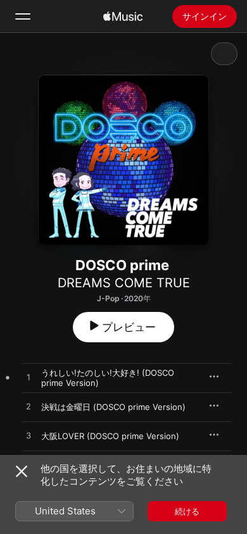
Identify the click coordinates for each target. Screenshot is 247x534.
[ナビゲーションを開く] (23, 16)
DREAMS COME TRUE (124, 282)
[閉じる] (21, 471)
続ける (187, 511)
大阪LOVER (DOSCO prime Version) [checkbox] (110, 436)
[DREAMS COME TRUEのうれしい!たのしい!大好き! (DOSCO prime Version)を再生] (28, 377)
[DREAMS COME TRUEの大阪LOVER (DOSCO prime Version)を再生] (28, 436)
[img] (122, 16)
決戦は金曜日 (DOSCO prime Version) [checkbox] (113, 407)
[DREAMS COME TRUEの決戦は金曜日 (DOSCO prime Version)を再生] (28, 407)
